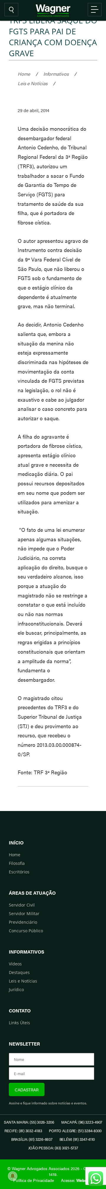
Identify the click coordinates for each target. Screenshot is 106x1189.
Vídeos (15, 964)
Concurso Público (26, 930)
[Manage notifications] (12, 1176)
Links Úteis (19, 1022)
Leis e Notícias (32, 83)
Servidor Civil (22, 905)
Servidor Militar (24, 913)
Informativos (56, 73)
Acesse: (77, 1180)
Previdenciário (23, 922)
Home (24, 73)
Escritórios (19, 872)
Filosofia (17, 863)
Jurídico (16, 989)
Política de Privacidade (33, 1180)
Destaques (19, 972)
